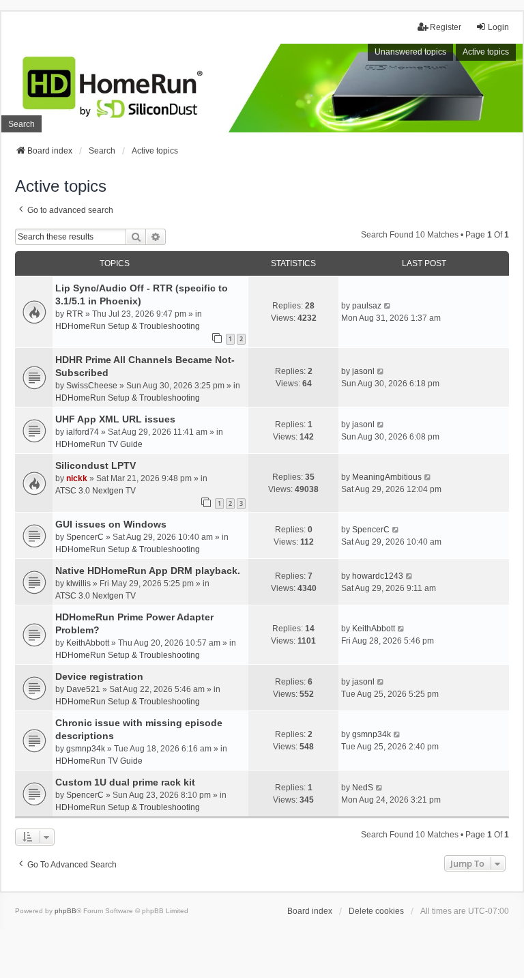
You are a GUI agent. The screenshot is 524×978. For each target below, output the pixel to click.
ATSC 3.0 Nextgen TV (95, 490)
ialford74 (82, 432)
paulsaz (366, 306)
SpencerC (85, 537)
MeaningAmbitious (387, 477)
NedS (362, 787)
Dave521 (83, 689)
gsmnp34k (85, 748)
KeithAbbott (87, 643)
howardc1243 (377, 576)
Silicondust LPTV (95, 465)
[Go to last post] (387, 306)
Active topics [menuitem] (486, 52)
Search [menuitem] (21, 124)
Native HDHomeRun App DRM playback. (147, 570)
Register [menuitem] (445, 27)
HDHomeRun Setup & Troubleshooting (127, 326)
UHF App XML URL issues (115, 419)
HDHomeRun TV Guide (99, 444)
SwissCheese (91, 385)
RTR (74, 314)
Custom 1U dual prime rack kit (125, 782)
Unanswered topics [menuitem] (410, 52)
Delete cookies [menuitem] (376, 911)
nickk (76, 478)
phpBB (65, 911)
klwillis (78, 583)
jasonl (363, 371)
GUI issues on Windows (110, 524)
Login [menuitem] (498, 27)
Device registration (99, 676)
